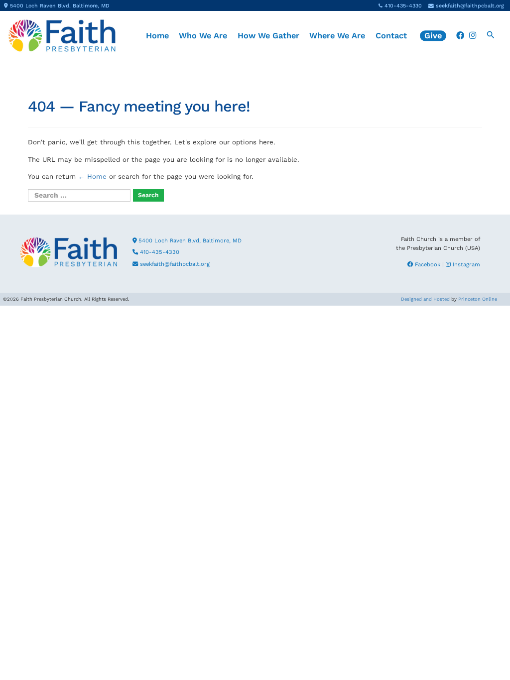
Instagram (465, 264)
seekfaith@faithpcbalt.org (470, 5)
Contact (391, 35)
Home (157, 35)
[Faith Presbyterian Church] (62, 35)
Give (433, 35)
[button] (491, 36)
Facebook (426, 264)
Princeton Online (477, 299)
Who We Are (203, 35)
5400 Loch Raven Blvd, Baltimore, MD (189, 240)
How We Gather (268, 35)
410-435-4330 (403, 5)
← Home (92, 176)
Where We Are (337, 35)
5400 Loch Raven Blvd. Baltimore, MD (60, 5)
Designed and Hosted (425, 299)
